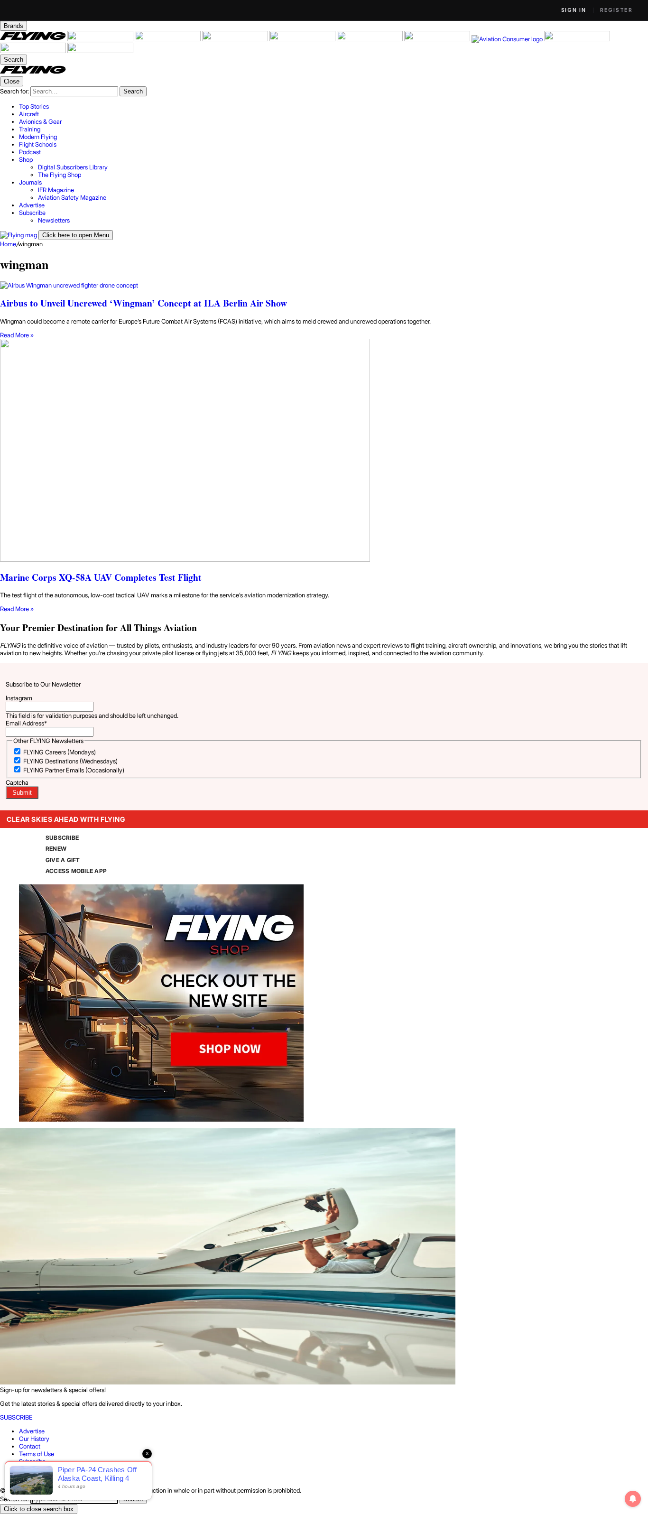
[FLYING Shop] (100, 51)
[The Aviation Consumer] (508, 39)
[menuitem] (333, 106)
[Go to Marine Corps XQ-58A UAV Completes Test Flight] (324, 451)
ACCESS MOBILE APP (76, 870)
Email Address (26, 723)
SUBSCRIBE (62, 837)
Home (8, 244)
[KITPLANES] (370, 39)
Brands (13, 25)
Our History (34, 1438)
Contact (29, 1446)
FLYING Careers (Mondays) (59, 752)
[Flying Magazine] (33, 39)
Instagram (19, 698)
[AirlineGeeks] (168, 39)
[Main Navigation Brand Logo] (33, 72)
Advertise (32, 1431)
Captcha (17, 782)
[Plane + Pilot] (438, 39)
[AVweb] (235, 39)
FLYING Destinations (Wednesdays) (70, 761)
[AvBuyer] (303, 39)
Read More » (17, 335)
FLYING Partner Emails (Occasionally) (73, 770)
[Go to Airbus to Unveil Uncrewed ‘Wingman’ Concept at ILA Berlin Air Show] (324, 285)
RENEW (56, 848)
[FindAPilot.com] (33, 51)
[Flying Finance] (577, 39)
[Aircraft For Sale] (101, 39)
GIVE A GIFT (63, 860)
